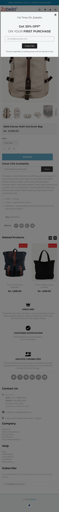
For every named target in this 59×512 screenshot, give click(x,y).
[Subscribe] (29, 46)
